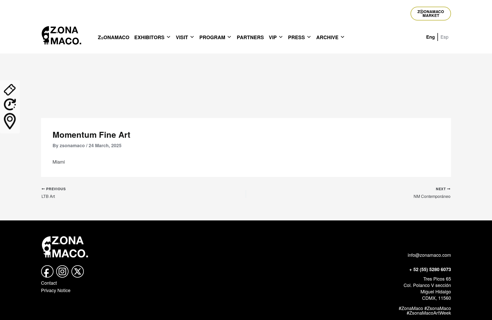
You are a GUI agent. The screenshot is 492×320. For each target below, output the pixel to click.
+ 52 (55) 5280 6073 (430, 269)
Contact (49, 282)
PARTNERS (250, 37)
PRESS (296, 37)
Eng (430, 37)
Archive (327, 37)
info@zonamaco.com (429, 254)
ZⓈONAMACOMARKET (430, 13)
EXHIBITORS (149, 37)
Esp (444, 36)
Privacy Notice (55, 290)
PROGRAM (212, 37)
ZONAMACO (113, 37)
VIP (273, 37)
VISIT (182, 37)
